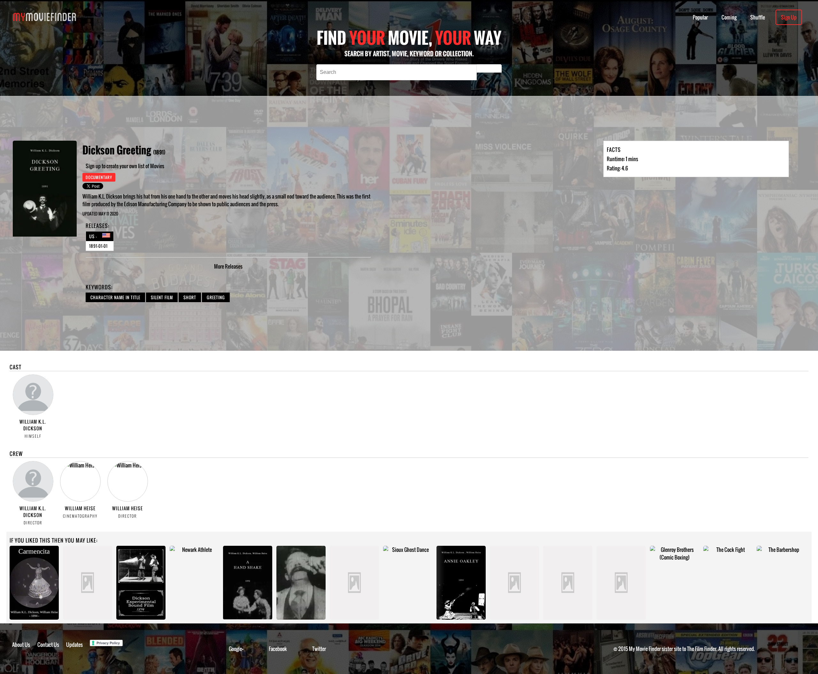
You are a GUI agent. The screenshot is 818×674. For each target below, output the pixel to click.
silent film (162, 297)
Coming (729, 17)
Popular (700, 17)
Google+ (236, 649)
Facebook (278, 649)
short (189, 297)
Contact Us (48, 644)
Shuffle (757, 17)
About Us (21, 644)
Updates (74, 644)
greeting (216, 297)
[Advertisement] (283, 118)
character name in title (115, 297)
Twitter (319, 649)
